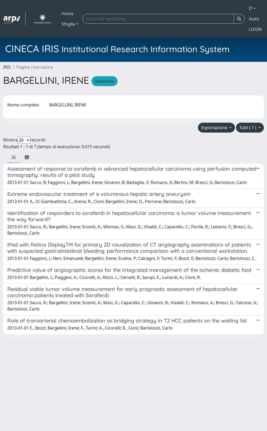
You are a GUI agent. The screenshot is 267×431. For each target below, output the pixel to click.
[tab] (13, 157)
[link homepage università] (42, 19)
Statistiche (104, 81)
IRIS (7, 67)
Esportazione (214, 127)
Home (68, 13)
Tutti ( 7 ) (248, 127)
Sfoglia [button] (68, 24)
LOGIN (255, 29)
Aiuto (254, 19)
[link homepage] (14, 19)
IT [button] (250, 8)
